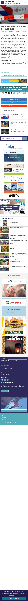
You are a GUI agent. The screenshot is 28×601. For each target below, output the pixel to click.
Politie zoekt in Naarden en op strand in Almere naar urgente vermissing (17, 131)
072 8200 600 (6, 371)
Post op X (14, 102)
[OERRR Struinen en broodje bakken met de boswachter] (4, 223)
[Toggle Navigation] (25, 3)
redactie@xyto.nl (6, 372)
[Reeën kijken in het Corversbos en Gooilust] (4, 249)
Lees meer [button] (11, 595)
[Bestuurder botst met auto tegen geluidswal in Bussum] (4, 262)
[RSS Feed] (7, 379)
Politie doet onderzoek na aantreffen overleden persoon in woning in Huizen (18, 242)
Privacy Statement (5, 419)
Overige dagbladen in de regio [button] (8, 410)
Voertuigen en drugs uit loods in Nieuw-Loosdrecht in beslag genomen (17, 116)
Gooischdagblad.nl (9, 2)
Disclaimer (3, 417)
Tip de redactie (15, 106)
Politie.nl (25, 31)
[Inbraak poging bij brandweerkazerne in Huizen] (4, 268)
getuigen (7, 72)
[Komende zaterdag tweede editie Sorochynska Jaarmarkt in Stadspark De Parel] (4, 256)
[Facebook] (2, 379)
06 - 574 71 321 (19, 93)
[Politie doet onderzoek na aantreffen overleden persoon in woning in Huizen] (4, 243)
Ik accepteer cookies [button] (14, 598)
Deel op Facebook (15, 99)
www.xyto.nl (6, 374)
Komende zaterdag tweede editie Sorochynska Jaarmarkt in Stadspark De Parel (18, 255)
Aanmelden (5, 391)
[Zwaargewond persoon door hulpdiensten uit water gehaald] (4, 230)
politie (3, 72)
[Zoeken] (25, 138)
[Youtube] (5, 379)
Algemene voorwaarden (6, 415)
